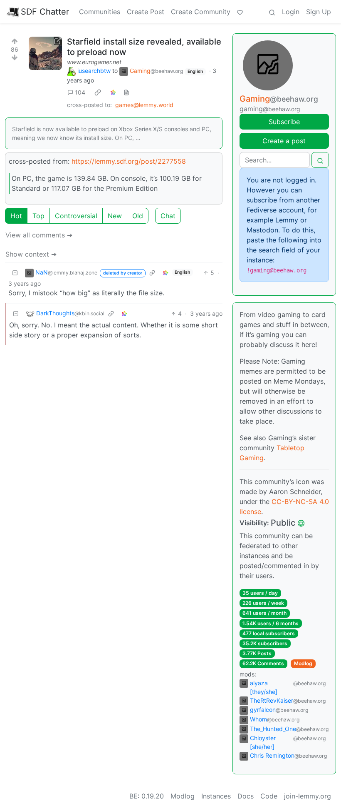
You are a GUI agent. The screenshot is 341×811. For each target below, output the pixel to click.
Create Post (145, 11)
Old (137, 216)
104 (80, 92)
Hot (16, 216)
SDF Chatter (45, 12)
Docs (245, 796)
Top (38, 216)
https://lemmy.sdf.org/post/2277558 (129, 161)
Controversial (76, 216)
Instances (216, 796)
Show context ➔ (31, 254)
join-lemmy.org (307, 796)
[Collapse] (15, 272)
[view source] (126, 92)
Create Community (200, 11)
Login (290, 11)
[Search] (272, 11)
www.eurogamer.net (94, 61)
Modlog (303, 663)
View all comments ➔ (38, 235)
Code (268, 796)
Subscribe (284, 121)
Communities (99, 11)
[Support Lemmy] (240, 11)
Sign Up (318, 11)
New (115, 216)
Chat (168, 216)
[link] (97, 92)
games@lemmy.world (144, 104)
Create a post (284, 141)
